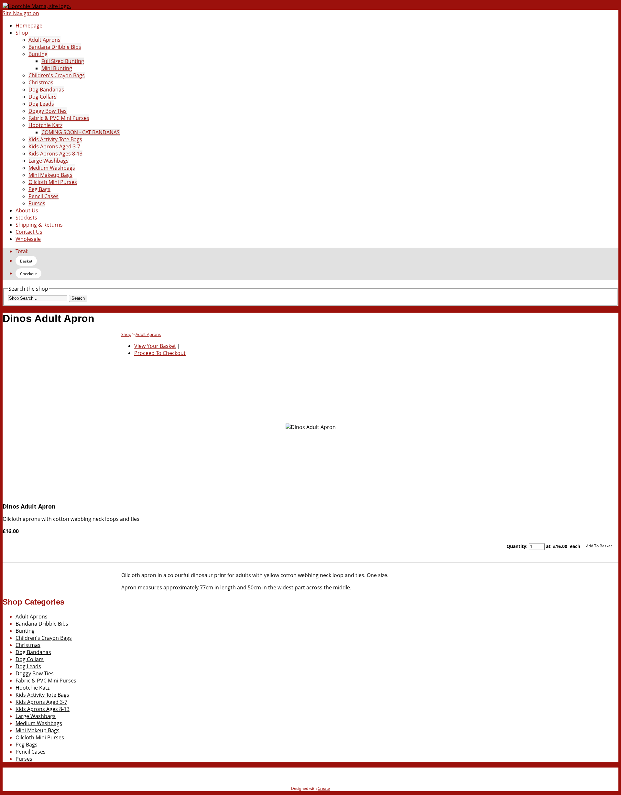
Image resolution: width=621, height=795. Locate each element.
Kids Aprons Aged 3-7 (54, 146)
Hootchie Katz (45, 125)
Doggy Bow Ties (47, 110)
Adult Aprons (44, 39)
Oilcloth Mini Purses (52, 182)
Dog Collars (42, 96)
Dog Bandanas (46, 89)
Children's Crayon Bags (56, 75)
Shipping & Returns (39, 224)
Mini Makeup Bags (50, 174)
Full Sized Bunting (62, 61)
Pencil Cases (43, 196)
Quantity (516, 546)
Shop (22, 32)
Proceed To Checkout (160, 353)
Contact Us (29, 231)
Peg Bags (39, 189)
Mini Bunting (56, 68)
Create (324, 788)
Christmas (40, 82)
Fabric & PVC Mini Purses (58, 118)
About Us (27, 210)
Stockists (26, 217)
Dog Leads (41, 103)
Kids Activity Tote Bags (55, 139)
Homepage (29, 25)
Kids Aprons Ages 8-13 (55, 153)
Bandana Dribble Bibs (54, 46)
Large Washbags (48, 160)
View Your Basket (155, 345)
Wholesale (28, 238)
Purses (36, 203)
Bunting (38, 54)
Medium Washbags (51, 167)
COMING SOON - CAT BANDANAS (80, 132)
